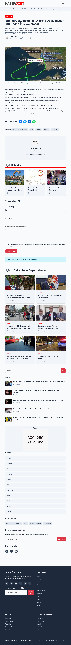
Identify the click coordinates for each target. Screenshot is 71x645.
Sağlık (9, 479)
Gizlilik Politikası (42, 640)
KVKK (64, 640)
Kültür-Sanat (11, 490)
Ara (63, 370)
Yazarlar (8, 624)
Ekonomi (9, 463)
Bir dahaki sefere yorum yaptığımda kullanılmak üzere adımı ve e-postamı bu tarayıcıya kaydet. (36, 246)
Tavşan (39, 129)
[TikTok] (25, 583)
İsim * (7, 210)
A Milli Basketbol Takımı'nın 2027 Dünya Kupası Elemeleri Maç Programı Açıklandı (36, 391)
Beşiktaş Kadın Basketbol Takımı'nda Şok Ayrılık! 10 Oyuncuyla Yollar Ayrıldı (38, 400)
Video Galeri (9, 627)
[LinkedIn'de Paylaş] (29, 121)
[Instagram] (11, 551)
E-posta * (8, 219)
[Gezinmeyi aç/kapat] (63, 3)
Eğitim (9, 501)
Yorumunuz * (9, 230)
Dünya (9, 506)
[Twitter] (6, 551)
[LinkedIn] (16, 551)
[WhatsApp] (29, 583)
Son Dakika (9, 621)
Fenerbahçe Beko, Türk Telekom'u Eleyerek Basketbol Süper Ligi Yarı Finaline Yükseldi (38, 418)
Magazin (9, 495)
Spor (8, 469)
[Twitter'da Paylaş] (25, 121)
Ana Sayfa (8, 618)
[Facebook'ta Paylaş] (20, 121)
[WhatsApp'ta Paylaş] (34, 121)
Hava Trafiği (55, 129)
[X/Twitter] (6, 583)
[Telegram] (16, 583)
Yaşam (9, 511)
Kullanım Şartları (54, 640)
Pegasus (46, 129)
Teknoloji (10, 474)
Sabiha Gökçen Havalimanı (19, 129)
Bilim (8, 485)
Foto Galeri (9, 630)
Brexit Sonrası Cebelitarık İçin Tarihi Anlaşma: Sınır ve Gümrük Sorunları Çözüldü (39, 382)
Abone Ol (61, 539)
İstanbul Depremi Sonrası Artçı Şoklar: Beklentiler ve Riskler (32, 409)
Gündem (9, 16)
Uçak (31, 129)
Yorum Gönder (11, 251)
